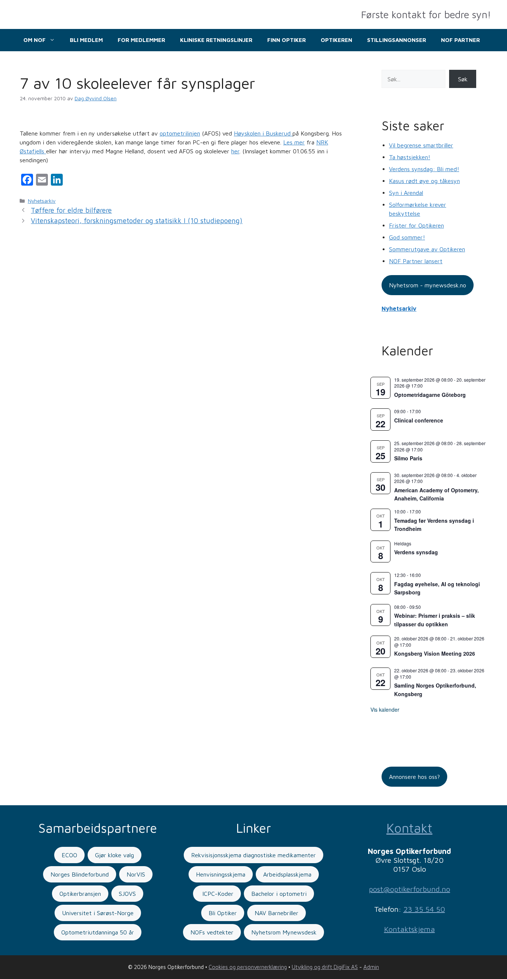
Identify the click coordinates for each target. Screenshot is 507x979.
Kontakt (409, 827)
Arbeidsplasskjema (287, 874)
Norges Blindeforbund (79, 874)
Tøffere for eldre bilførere (71, 210)
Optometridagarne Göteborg (430, 394)
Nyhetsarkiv (42, 201)
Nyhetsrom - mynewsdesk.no (427, 285)
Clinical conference (418, 420)
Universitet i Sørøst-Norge (98, 913)
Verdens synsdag (416, 552)
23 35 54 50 (424, 909)
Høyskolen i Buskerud (263, 133)
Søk (463, 79)
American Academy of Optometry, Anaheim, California (436, 494)
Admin (371, 967)
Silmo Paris (408, 458)
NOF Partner (460, 40)
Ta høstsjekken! (409, 157)
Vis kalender (384, 709)
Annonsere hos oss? (414, 776)
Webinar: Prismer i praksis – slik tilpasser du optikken (434, 620)
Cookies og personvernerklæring (248, 967)
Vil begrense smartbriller (421, 145)
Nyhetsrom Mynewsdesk (284, 932)
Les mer (294, 142)
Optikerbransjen (80, 893)
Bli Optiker (223, 913)
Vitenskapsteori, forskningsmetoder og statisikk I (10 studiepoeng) (136, 220)
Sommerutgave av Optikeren (427, 249)
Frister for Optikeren (416, 225)
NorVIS (136, 874)
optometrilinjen (180, 133)
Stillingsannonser (396, 40)
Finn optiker (286, 40)
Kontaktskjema (409, 929)
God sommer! (407, 237)
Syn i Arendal (406, 192)
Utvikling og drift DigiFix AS (325, 967)
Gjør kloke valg (114, 855)
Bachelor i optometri (279, 893)
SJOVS (127, 893)
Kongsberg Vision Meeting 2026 (434, 653)
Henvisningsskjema (220, 874)
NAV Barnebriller (276, 913)
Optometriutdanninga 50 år (97, 932)
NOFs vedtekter (211, 932)
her (235, 151)
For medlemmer (141, 40)
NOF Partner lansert (415, 261)
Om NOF (34, 40)
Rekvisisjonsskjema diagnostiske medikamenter (253, 855)
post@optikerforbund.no (409, 889)
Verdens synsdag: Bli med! (424, 169)
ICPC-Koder (216, 893)
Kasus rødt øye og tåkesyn (424, 180)
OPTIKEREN (336, 40)
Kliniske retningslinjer (216, 40)
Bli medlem (86, 40)
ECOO (69, 855)
